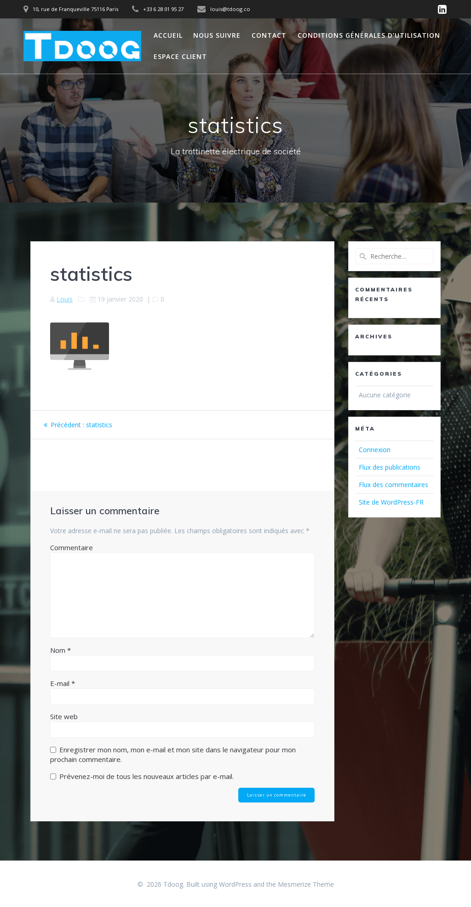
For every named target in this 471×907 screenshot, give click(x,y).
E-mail (62, 683)
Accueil (168, 35)
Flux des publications (389, 467)
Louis (65, 299)
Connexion (375, 449)
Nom (60, 650)
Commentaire (71, 547)
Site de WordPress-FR (391, 502)
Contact (269, 35)
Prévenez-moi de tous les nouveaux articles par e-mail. (146, 776)
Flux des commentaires (393, 484)
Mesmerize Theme (306, 884)
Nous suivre (217, 35)
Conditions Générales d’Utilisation (369, 35)
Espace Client (180, 56)
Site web (64, 716)
